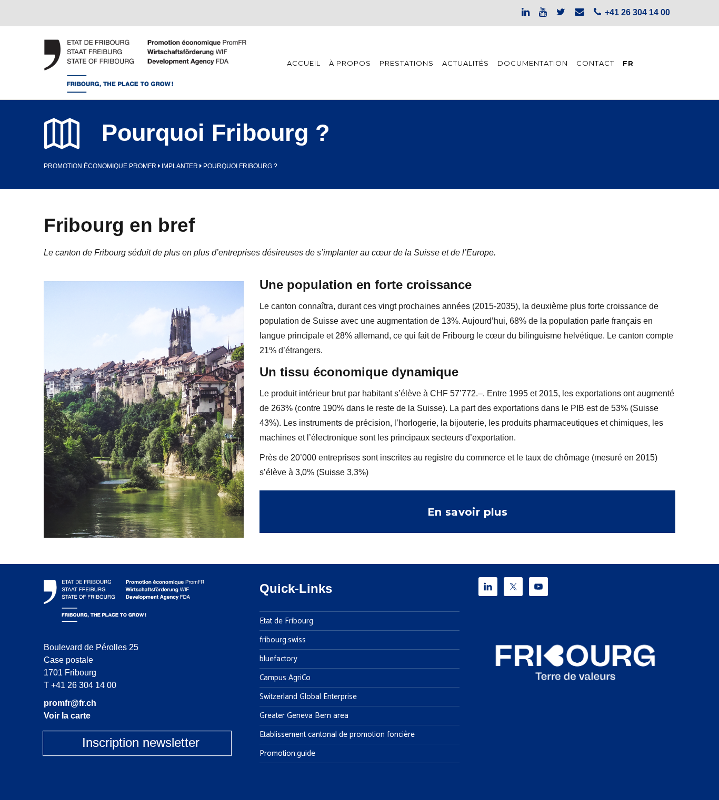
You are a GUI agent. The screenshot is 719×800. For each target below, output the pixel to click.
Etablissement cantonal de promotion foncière (337, 735)
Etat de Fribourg (286, 621)
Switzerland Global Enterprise (308, 697)
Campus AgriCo (285, 678)
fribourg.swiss (282, 640)
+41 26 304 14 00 (83, 685)
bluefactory (278, 659)
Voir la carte (67, 715)
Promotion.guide (287, 753)
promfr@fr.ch (70, 703)
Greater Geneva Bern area (303, 716)
